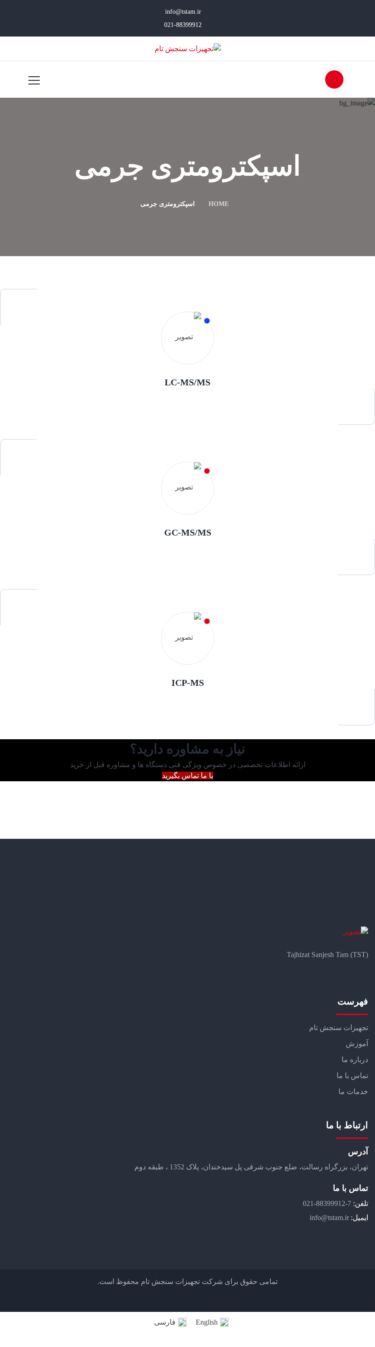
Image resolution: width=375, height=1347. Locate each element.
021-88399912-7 (327, 1203)
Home (219, 203)
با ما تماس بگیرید (187, 775)
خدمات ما (353, 1091)
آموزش (357, 1043)
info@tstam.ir (184, 11)
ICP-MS (187, 683)
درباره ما (355, 1059)
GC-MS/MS (187, 532)
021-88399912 (184, 24)
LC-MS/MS (187, 382)
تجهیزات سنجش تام (338, 1027)
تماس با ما (352, 1075)
